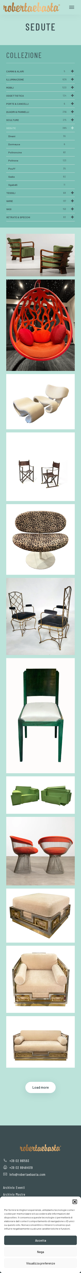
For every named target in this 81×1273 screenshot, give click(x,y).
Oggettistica (36, 95)
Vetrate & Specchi (36, 217)
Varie (36, 200)
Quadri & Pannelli (36, 111)
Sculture (36, 119)
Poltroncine (37, 152)
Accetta (40, 1240)
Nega (40, 1252)
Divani (37, 136)
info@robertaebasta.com (27, 1174)
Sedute (36, 128)
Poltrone (37, 160)
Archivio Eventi (14, 1187)
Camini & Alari (35, 71)
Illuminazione (36, 79)
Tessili (36, 192)
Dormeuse (36, 144)
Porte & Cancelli (35, 103)
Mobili (36, 87)
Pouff (37, 168)
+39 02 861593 (19, 1160)
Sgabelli (36, 184)
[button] (75, 1202)
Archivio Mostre (14, 1194)
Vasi (36, 209)
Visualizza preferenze (40, 1263)
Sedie (37, 176)
